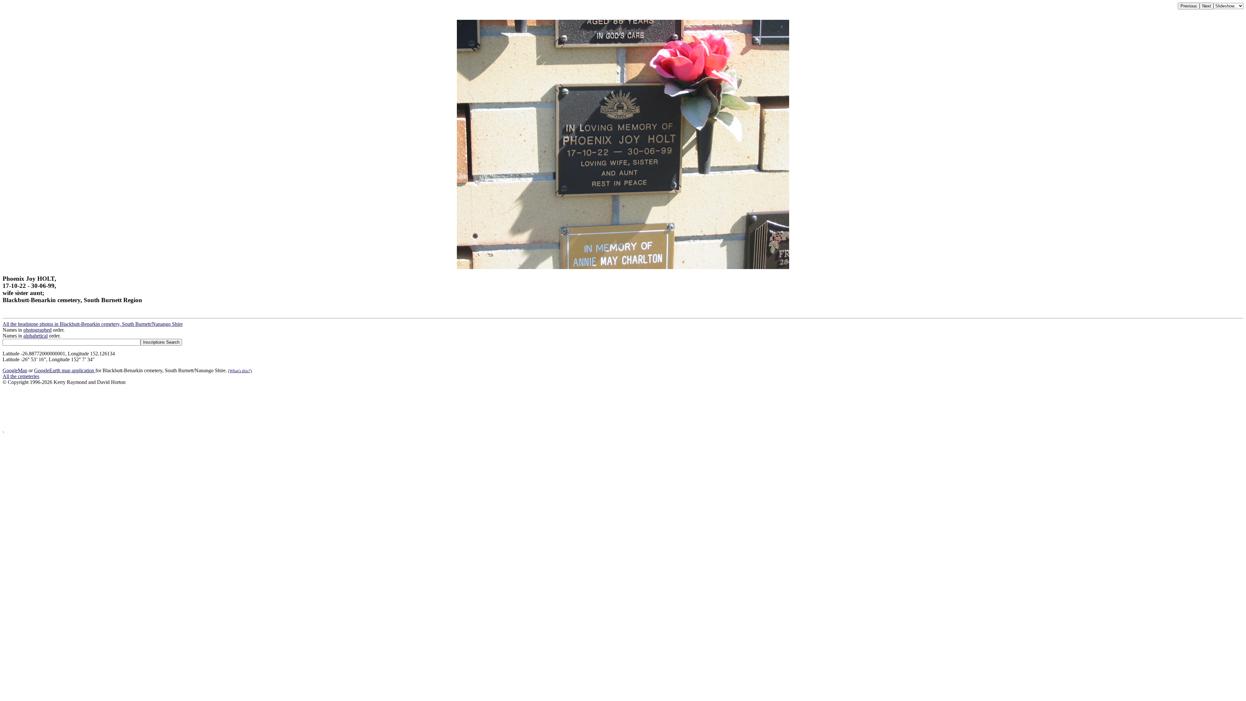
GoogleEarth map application (64, 370)
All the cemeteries (21, 376)
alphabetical (35, 335)
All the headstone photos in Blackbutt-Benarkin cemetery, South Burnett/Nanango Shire (93, 324)
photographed (37, 330)
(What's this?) (240, 370)
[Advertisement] (197, 408)
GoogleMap (15, 370)
